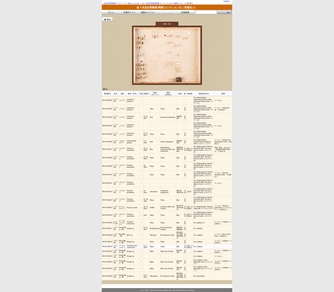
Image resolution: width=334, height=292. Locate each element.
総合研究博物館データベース (115, 3)
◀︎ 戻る (107, 19)
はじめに (136, 3)
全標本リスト (178, 3)
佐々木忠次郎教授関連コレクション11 (156, 3)
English (227, 1)
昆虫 (129, 3)
